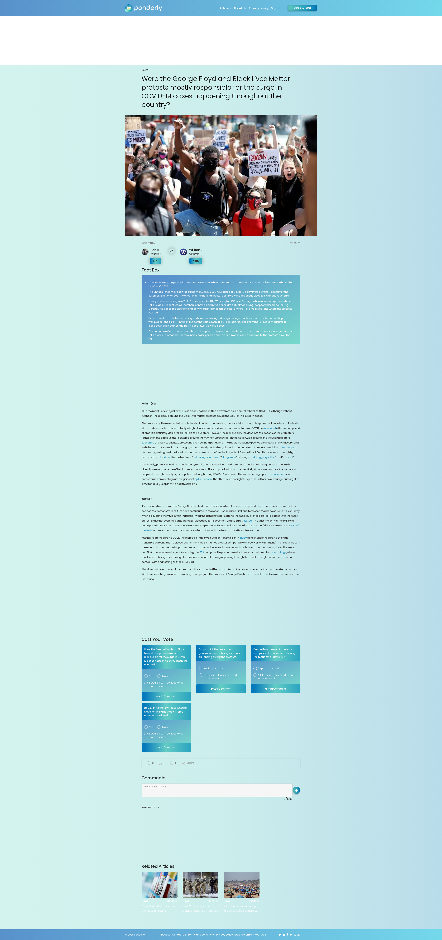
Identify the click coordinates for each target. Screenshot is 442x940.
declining (247, 305)
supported (148, 442)
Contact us (179, 934)
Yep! (151, 676)
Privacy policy (258, 8)
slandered (165, 457)
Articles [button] (225, 8)
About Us (239, 8)
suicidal (288, 457)
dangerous (229, 457)
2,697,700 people (171, 282)
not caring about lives (206, 457)
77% (202, 552)
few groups (287, 447)
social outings (277, 552)
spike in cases (203, 479)
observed (270, 428)
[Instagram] (295, 934)
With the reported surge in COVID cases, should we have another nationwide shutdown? (241, 908)
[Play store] (280, 934)
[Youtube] (298, 934)
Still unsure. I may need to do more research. (166, 684)
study (243, 538)
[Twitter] (291, 934)
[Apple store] (284, 934)
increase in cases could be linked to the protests (248, 335)
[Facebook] (287, 934)
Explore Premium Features (250, 934)
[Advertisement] (221, 40)
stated (247, 520)
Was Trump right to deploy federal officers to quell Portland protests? (200, 908)
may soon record (181, 292)
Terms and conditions (201, 934)
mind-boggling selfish (261, 457)
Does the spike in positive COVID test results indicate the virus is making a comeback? (159, 908)
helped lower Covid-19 (203, 325)
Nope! (165, 676)
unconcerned (276, 474)
